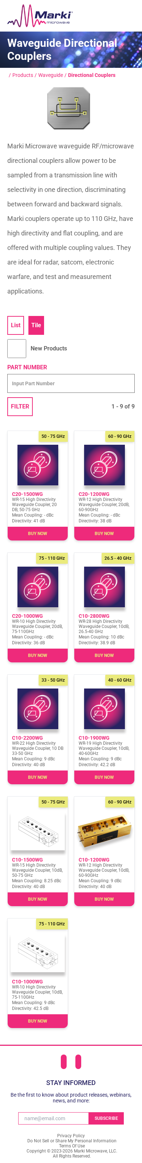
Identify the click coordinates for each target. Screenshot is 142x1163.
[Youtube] (78, 1062)
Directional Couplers (91, 75)
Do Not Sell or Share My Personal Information (72, 1140)
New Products (49, 348)
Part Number (27, 367)
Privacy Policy (71, 1135)
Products (22, 75)
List (15, 325)
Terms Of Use (72, 1145)
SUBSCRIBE (106, 1118)
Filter (20, 406)
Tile (36, 325)
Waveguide (50, 75)
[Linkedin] (64, 1062)
